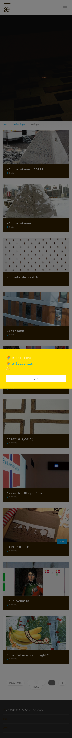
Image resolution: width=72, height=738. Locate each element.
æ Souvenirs (21, 363)
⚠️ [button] (8, 368)
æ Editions (21, 358)
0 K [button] (36, 378)
